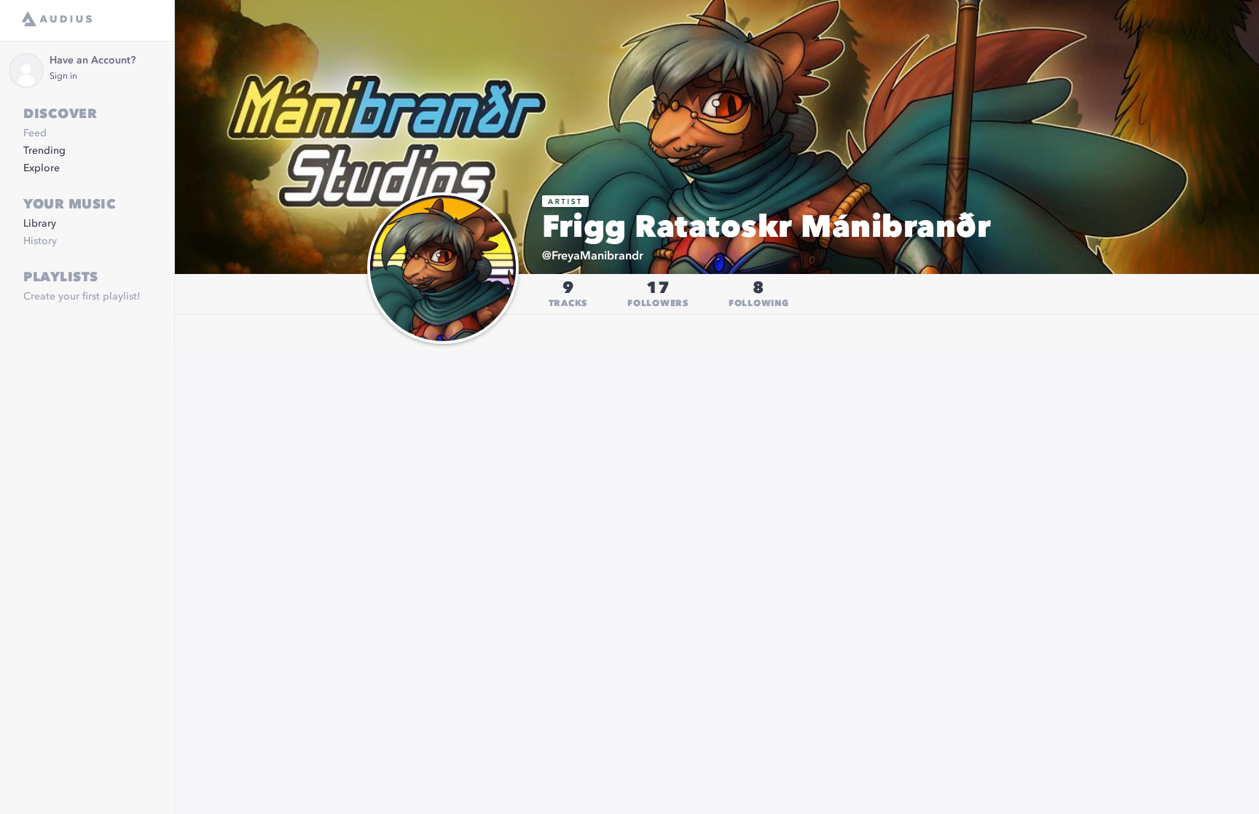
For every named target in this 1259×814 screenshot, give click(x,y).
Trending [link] (44, 151)
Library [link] (39, 224)
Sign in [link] (63, 76)
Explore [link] (41, 168)
